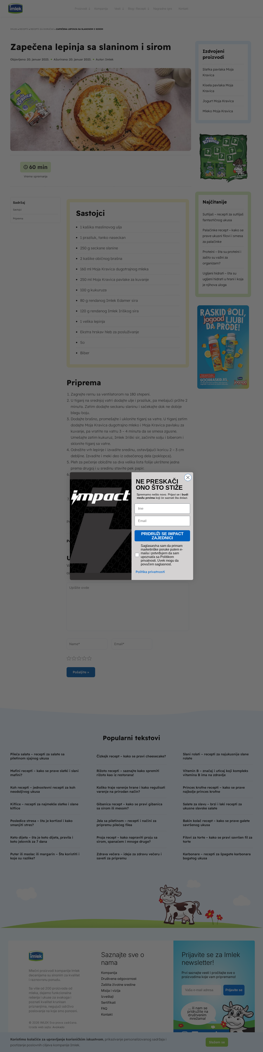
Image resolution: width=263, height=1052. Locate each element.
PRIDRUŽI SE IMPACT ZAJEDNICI (162, 535)
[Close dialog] (187, 477)
